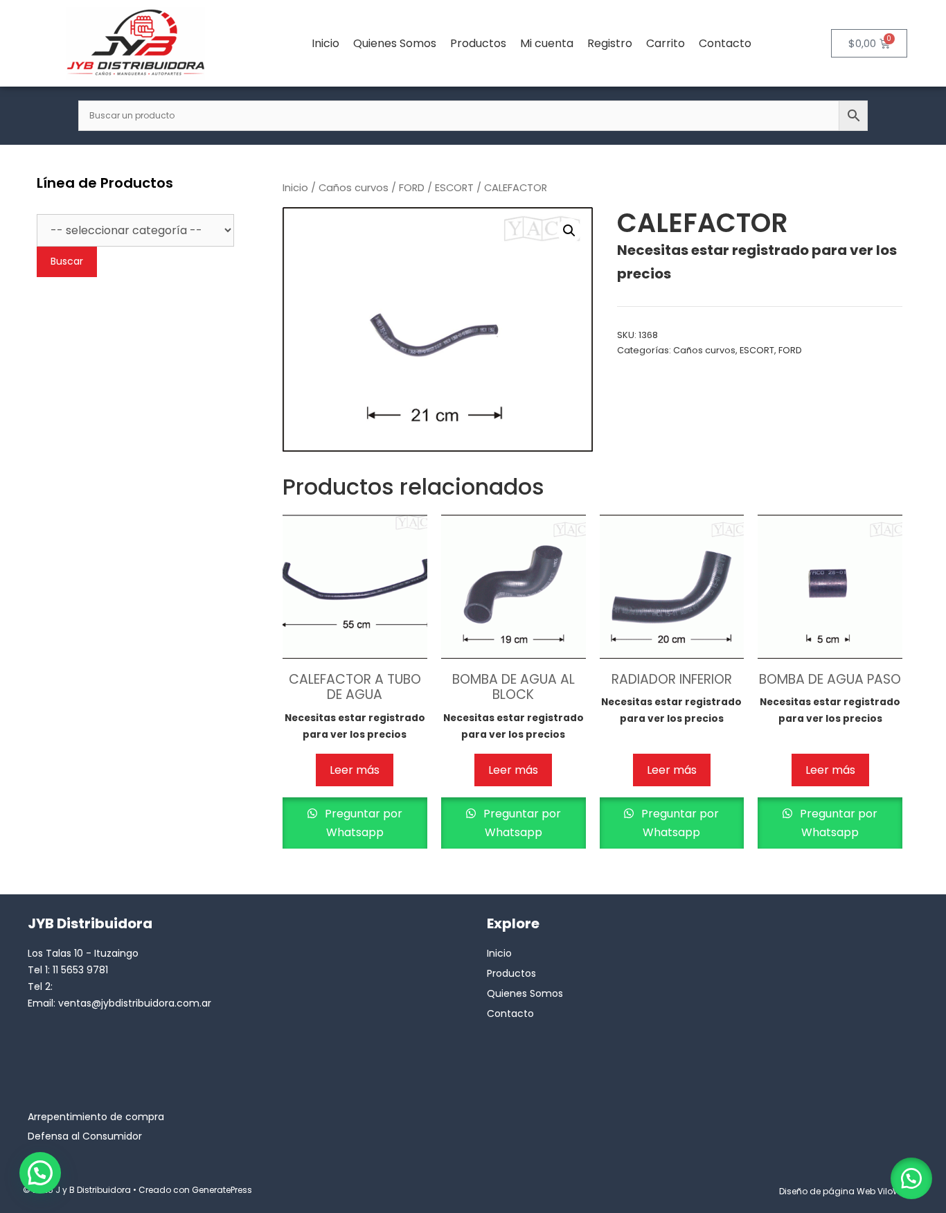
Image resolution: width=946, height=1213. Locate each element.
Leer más (355, 770)
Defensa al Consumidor (85, 1136)
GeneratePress (222, 1190)
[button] (569, 230)
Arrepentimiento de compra (96, 1117)
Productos (478, 43)
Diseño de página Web (827, 1191)
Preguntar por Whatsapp (362, 823)
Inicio (325, 43)
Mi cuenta (546, 43)
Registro (609, 43)
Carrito (665, 43)
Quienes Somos (394, 43)
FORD (412, 188)
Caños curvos (354, 188)
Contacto (725, 43)
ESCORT (454, 188)
